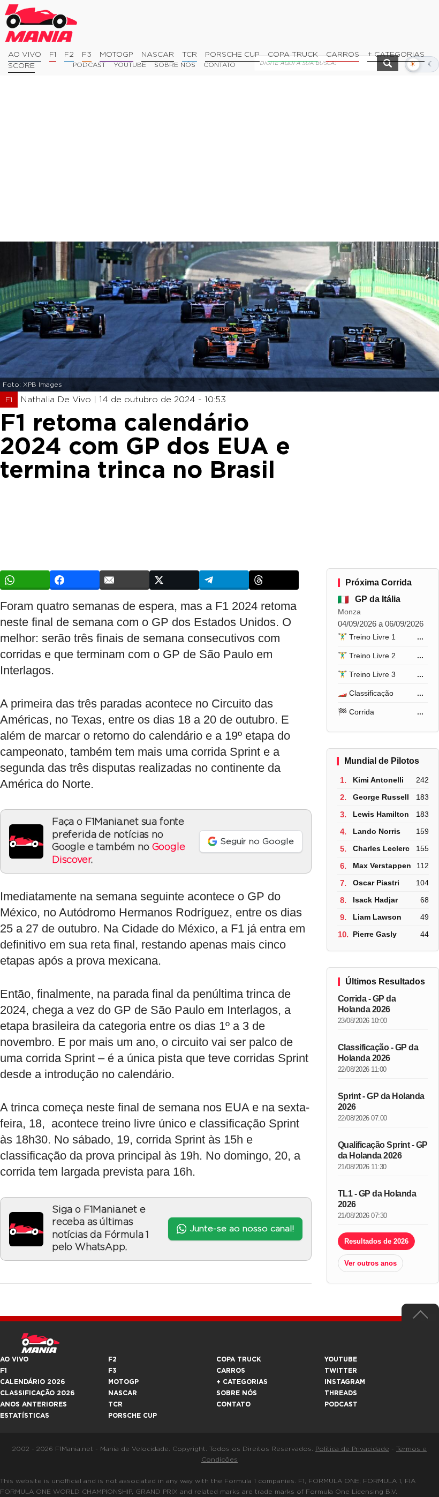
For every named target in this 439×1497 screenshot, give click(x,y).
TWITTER (340, 1370)
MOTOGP (123, 1382)
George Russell (381, 797)
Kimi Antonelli (378, 780)
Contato (233, 1404)
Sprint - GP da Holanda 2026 (381, 1101)
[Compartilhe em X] (174, 580)
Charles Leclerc (381, 848)
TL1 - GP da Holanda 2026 (377, 1199)
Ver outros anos (370, 1263)
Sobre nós (236, 1393)
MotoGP (116, 54)
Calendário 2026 (32, 1382)
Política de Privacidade (352, 1449)
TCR (189, 54)
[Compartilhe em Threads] (274, 580)
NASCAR (157, 54)
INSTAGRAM (344, 1382)
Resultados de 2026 (376, 1241)
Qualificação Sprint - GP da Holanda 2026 (383, 1150)
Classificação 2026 (37, 1393)
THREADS (340, 1393)
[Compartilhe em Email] (124, 580)
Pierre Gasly (375, 934)
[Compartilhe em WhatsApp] (25, 580)
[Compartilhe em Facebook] (75, 580)
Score (21, 66)
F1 (52, 54)
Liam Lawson (377, 917)
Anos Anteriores (33, 1404)
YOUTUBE (340, 1359)
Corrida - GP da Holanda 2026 (367, 1004)
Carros (342, 54)
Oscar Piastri (376, 882)
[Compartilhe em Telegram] (224, 580)
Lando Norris (376, 831)
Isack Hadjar (375, 900)
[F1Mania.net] (41, 23)
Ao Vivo (24, 54)
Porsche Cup (232, 54)
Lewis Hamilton (381, 814)
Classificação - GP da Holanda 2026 (378, 1053)
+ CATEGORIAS (396, 54)
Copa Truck (293, 54)
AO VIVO (14, 1359)
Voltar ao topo (420, 1317)
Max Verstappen (382, 865)
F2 (69, 54)
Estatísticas (24, 1415)
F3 (87, 54)
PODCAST (341, 1404)
